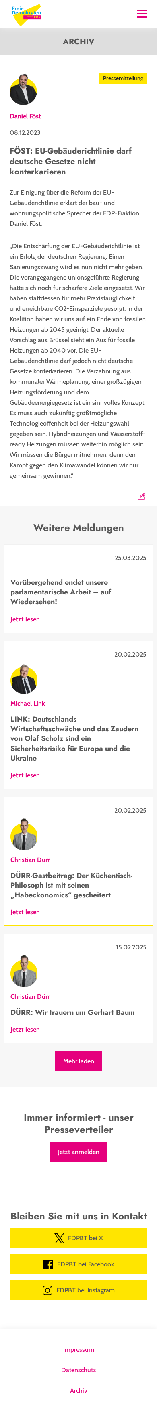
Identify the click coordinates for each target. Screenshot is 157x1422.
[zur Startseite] (26, 14)
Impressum (78, 1349)
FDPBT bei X (85, 1238)
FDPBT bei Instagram (85, 1290)
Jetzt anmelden (78, 1152)
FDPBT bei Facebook (85, 1264)
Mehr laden (78, 1061)
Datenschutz (78, 1370)
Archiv (78, 1390)
